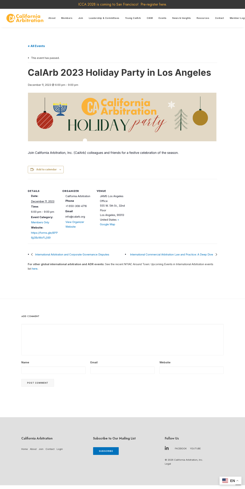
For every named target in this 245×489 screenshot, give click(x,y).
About (51, 18)
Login (60, 449)
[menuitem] (52, 18)
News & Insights (181, 18)
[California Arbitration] (25, 18)
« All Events (36, 46)
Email (94, 362)
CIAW (150, 18)
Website (165, 362)
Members (66, 18)
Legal (168, 463)
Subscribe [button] (106, 451)
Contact (219, 18)
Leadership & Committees (104, 18)
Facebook (181, 448)
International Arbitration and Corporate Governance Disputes (71, 254)
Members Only (40, 222)
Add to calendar (46, 169)
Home (24, 449)
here (162, 4)
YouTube (195, 448)
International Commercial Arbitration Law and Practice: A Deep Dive (172, 254)
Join (80, 18)
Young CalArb (133, 18)
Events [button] (162, 18)
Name (25, 362)
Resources (203, 18)
